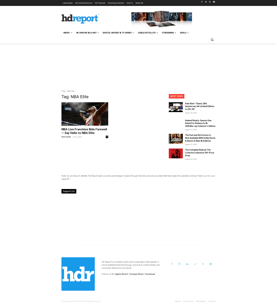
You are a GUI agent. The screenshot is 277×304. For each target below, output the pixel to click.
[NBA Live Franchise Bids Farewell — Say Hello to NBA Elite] (84, 114)
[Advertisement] (138, 65)
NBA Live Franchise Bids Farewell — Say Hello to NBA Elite (84, 131)
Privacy (212, 301)
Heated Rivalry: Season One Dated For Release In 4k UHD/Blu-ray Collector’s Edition (200, 123)
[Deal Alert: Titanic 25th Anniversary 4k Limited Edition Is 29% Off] (176, 107)
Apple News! (121, 274)
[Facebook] (202, 2)
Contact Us (188, 301)
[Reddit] (195, 264)
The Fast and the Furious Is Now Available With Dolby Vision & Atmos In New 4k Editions (200, 138)
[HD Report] (80, 19)
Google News (137, 274)
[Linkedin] (187, 264)
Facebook (150, 274)
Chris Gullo (66, 137)
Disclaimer (201, 301)
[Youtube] (214, 2)
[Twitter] (210, 2)
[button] (212, 39)
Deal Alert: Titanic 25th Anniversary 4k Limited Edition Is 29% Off (199, 106)
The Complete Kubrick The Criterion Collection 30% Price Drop (199, 153)
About (177, 301)
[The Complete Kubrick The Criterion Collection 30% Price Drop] (176, 153)
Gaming (65, 124)
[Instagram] (206, 2)
